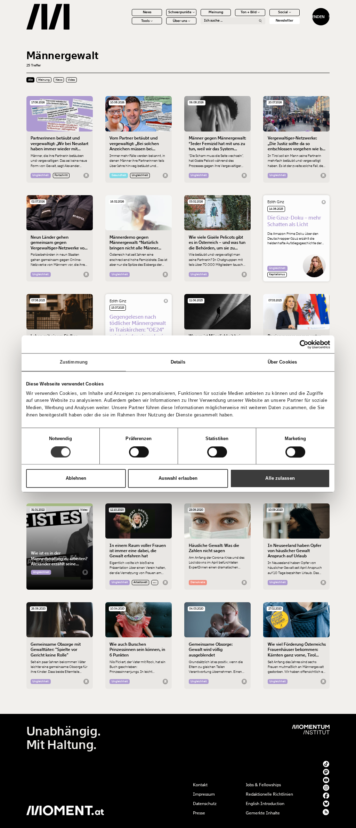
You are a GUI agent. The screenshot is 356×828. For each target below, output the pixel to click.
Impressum (204, 794)
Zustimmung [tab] (74, 362)
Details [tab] (178, 362)
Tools (145, 21)
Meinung (216, 12)
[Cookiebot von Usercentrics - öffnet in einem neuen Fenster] (299, 344)
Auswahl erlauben (178, 478)
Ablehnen (76, 478)
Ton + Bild (249, 12)
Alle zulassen (279, 478)
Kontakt (200, 785)
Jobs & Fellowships (263, 785)
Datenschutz (205, 803)
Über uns (180, 21)
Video (71, 80)
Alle (30, 80)
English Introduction (265, 803)
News (147, 12)
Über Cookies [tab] (282, 362)
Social (283, 12)
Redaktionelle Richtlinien (269, 794)
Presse (199, 813)
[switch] (139, 451)
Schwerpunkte (180, 12)
